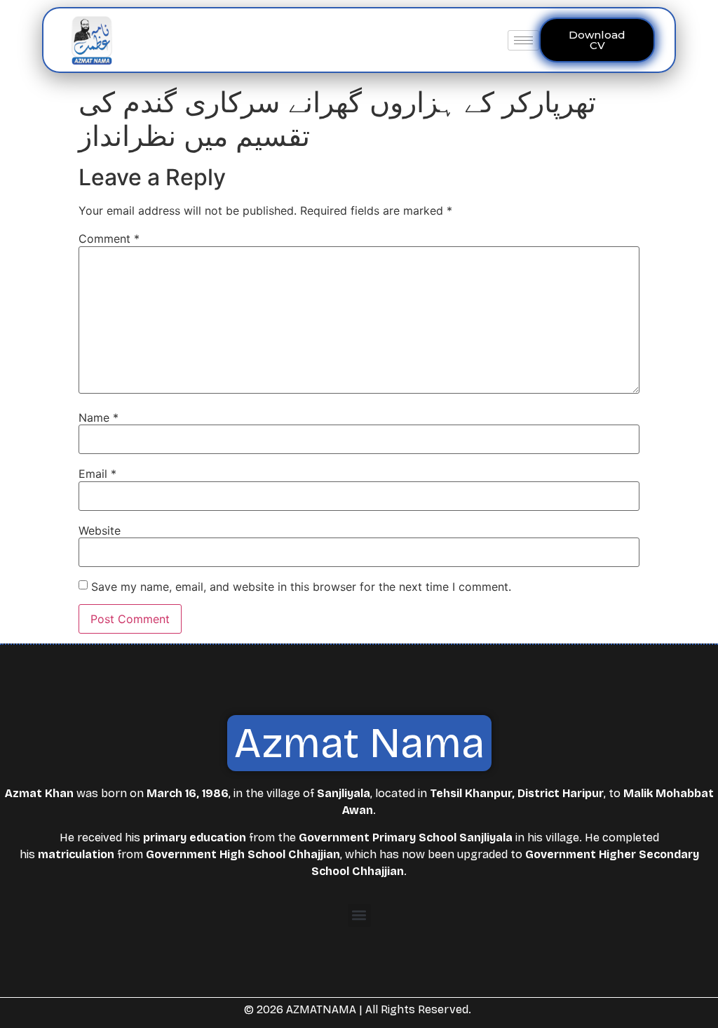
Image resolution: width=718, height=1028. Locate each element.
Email (97, 473)
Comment (109, 238)
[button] (359, 915)
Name (98, 417)
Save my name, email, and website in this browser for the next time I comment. (301, 586)
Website (100, 530)
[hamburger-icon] (523, 40)
